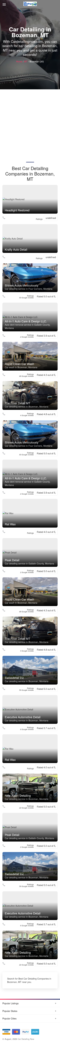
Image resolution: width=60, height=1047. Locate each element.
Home (19, 61)
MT (26, 61)
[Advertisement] (30, 121)
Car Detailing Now (26, 1038)
